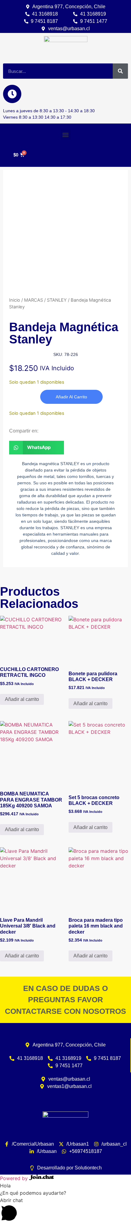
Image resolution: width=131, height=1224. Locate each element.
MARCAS (33, 300)
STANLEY (57, 300)
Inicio (14, 300)
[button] (66, 135)
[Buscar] (120, 71)
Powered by (14, 1178)
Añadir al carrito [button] (22, 699)
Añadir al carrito (71, 396)
